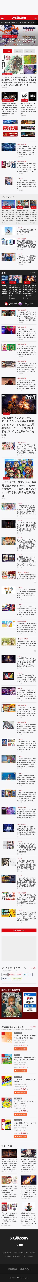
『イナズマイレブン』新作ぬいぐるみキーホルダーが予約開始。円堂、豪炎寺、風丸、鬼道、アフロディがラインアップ (26, 593)
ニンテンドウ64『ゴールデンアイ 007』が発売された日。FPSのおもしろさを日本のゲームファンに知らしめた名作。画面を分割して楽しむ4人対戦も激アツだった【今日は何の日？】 (26, 367)
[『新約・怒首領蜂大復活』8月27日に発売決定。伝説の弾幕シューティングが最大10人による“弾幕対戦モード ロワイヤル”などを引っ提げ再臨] (9, 794)
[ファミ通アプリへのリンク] (13, 1269)
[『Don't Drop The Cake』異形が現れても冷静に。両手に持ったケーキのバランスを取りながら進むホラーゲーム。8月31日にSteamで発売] (9, 524)
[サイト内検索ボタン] (35, 17)
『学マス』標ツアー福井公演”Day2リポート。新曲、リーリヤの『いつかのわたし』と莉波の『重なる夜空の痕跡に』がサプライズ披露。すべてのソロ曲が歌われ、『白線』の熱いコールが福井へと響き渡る (26, 831)
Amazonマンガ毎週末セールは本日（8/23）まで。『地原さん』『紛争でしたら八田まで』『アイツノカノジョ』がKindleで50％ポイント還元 (26, 167)
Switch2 (7, 22)
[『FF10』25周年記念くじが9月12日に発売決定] (9, 231)
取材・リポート (22, 442)
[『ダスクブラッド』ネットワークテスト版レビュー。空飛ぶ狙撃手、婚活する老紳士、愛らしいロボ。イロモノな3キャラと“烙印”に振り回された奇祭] (10, 1153)
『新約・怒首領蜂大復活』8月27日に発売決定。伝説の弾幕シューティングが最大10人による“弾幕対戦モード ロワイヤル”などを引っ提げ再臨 (26, 796)
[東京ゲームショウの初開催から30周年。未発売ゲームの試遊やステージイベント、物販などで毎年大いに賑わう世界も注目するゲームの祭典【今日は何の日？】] (9, 725)
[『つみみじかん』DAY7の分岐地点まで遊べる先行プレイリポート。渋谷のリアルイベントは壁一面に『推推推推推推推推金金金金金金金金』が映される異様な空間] (9, 810)
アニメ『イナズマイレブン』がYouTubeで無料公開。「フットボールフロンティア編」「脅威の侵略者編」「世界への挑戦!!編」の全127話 (26, 544)
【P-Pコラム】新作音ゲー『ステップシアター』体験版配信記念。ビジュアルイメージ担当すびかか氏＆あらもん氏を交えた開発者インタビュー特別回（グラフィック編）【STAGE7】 (26, 899)
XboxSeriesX (17, 979)
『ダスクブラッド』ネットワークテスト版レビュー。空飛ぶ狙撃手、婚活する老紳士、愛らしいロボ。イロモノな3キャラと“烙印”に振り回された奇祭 (9, 1165)
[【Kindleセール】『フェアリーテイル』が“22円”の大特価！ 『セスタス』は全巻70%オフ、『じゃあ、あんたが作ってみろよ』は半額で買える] (10, 1180)
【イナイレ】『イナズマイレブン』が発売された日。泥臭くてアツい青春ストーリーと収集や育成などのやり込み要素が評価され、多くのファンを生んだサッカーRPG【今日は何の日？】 (26, 711)
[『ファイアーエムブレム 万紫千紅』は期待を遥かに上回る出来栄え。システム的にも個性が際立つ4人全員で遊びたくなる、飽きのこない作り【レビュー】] (29, 1153)
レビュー (20, 207)
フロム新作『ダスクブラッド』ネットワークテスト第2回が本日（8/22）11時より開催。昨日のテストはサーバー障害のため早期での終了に (26, 662)
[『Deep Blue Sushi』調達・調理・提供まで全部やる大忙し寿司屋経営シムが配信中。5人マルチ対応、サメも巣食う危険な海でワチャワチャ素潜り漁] (9, 776)
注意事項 (8, 1256)
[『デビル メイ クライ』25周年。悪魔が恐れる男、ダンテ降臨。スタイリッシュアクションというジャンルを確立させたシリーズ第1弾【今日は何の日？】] (9, 381)
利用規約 (32, 1252)
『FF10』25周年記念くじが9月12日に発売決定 (26, 231)
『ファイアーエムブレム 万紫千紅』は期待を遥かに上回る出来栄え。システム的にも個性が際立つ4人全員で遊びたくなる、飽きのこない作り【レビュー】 (28, 1165)
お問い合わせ (7, 1252)
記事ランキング (30, 51)
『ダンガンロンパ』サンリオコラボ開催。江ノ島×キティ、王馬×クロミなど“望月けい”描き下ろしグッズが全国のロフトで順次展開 (26, 848)
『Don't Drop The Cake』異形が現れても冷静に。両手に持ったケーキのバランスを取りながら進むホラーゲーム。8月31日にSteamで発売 (26, 527)
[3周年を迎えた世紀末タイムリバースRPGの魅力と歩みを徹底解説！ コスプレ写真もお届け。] (9, 641)
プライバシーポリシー (20, 1252)
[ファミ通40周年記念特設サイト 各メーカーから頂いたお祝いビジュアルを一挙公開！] (9, 575)
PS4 (30, 975)
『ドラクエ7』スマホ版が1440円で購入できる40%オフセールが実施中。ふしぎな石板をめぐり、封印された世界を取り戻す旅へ (19, 488)
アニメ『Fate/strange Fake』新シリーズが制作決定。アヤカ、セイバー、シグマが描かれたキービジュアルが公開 (26, 678)
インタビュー (6, 207)
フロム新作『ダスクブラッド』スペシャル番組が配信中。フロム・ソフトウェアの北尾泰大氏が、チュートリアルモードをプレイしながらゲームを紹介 (19, 40)
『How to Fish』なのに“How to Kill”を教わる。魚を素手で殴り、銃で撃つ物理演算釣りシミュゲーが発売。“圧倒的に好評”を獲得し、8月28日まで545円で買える (26, 762)
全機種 (4, 975)
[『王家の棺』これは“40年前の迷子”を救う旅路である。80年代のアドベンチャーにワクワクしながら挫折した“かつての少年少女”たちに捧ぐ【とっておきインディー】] (9, 624)
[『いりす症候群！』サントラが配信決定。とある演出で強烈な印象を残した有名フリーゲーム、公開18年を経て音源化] (9, 181)
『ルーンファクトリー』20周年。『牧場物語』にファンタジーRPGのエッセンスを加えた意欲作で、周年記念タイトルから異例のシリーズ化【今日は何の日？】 (19, 81)
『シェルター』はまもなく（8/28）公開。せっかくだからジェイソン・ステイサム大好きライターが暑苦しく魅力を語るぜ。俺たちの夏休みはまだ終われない (26, 333)
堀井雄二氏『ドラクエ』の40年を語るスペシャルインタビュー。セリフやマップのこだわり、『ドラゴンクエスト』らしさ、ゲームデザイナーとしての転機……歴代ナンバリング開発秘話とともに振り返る (28, 1218)
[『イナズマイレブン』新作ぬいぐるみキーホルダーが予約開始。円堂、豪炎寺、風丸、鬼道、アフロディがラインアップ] (9, 590)
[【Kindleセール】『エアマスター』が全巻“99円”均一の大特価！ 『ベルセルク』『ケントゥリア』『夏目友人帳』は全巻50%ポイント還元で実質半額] (9, 313)
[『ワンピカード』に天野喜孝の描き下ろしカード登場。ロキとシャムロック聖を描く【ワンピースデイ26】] (9, 257)
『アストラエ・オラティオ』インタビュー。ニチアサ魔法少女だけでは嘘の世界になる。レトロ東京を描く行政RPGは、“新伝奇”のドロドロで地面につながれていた (8, 216)
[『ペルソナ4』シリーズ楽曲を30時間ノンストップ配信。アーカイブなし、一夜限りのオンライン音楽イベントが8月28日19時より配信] (9, 913)
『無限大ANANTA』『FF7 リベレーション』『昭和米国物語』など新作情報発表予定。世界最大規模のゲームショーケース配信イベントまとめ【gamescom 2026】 (26, 150)
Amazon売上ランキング (13, 1027)
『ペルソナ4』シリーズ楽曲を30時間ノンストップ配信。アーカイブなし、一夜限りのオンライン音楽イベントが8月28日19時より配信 (26, 916)
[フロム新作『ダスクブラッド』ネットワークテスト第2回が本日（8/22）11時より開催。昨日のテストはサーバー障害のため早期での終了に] (9, 659)
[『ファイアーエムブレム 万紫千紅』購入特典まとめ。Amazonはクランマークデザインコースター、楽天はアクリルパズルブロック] (10, 1206)
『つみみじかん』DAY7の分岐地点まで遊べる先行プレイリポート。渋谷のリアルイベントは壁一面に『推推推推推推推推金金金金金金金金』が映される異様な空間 (26, 814)
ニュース (5, 36)
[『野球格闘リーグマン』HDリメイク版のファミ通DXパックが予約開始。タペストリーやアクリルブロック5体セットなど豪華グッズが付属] (9, 742)
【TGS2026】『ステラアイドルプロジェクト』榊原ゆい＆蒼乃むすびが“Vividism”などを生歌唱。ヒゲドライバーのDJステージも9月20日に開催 (26, 694)
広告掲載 (30, 1256)
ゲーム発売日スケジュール (14, 968)
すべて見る (33, 272)
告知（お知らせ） (8, 100)
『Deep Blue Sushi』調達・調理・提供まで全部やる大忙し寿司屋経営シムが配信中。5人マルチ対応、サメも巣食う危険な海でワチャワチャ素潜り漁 (26, 780)
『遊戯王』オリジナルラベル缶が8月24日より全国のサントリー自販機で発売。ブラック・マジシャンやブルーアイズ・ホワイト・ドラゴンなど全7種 (26, 561)
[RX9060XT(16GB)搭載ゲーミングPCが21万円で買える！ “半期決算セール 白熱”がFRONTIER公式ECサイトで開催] (9, 242)
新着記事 (18, 51)
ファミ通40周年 (24, 572)
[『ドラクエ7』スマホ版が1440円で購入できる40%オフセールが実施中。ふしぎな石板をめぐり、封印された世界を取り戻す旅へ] (19, 468)
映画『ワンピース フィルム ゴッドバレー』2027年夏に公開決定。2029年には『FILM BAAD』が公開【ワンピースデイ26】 (28, 108)
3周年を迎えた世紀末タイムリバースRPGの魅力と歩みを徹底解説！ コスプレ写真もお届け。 (26, 644)
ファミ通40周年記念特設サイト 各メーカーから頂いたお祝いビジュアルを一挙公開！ (26, 577)
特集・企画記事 (7, 74)
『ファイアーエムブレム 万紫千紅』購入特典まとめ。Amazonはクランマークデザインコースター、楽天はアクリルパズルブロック (9, 1218)
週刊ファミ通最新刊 (11, 989)
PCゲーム (23, 22)
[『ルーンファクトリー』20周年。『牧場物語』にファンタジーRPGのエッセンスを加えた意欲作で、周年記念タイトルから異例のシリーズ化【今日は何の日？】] (19, 64)
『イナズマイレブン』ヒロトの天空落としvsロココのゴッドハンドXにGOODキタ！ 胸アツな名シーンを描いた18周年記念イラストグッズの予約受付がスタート (26, 610)
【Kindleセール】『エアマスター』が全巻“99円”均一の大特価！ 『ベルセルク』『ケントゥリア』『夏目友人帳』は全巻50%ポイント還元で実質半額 (26, 316)
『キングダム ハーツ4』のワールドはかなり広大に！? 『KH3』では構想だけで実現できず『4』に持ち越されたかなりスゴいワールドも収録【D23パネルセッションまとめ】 (28, 1191)
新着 (2, 22)
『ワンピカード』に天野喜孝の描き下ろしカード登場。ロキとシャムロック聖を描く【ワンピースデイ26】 (26, 259)
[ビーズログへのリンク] (25, 1269)
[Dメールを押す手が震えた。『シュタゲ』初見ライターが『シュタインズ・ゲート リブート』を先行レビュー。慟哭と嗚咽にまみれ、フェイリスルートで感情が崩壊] (22, 204)
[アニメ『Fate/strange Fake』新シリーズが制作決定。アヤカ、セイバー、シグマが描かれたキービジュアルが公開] (9, 676)
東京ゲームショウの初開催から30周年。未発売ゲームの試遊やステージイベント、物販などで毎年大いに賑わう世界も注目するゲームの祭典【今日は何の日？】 (26, 728)
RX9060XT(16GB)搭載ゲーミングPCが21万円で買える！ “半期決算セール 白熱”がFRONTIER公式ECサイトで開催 (26, 244)
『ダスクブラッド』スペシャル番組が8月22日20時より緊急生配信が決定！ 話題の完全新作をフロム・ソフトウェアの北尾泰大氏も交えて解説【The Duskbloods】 (26, 882)
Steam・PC (6, 979)
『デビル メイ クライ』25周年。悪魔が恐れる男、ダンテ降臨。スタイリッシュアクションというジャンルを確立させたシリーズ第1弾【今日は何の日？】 (26, 384)
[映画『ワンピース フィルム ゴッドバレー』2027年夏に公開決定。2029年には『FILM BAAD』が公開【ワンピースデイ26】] (29, 96)
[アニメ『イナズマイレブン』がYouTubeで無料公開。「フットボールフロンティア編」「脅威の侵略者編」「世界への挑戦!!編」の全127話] (9, 541)
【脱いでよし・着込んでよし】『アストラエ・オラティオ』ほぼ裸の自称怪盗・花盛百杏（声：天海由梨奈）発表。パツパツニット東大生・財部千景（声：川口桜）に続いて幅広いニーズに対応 (26, 865)
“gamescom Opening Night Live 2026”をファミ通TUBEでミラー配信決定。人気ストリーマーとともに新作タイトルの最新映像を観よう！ (9, 108)
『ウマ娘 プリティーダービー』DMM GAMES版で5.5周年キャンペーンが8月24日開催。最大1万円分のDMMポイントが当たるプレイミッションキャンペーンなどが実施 (26, 510)
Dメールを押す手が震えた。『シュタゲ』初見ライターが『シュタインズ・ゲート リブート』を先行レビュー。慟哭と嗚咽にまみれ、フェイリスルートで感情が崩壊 (22, 216)
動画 (4, 272)
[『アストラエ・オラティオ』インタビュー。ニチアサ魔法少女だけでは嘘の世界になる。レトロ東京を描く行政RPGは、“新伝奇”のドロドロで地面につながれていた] (8, 204)
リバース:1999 (24, 639)
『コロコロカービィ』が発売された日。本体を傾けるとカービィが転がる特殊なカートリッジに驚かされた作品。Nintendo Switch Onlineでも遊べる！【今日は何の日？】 (26, 350)
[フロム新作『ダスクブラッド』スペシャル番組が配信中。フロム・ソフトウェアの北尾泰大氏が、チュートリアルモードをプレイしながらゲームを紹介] (19, 35)
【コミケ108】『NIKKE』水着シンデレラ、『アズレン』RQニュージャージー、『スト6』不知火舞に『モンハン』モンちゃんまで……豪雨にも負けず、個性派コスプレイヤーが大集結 (26, 449)
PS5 (17, 22)
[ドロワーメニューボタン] (2, 17)
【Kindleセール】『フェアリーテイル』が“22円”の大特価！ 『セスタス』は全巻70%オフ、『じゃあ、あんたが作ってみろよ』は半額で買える (9, 1191)
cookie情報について (19, 1256)
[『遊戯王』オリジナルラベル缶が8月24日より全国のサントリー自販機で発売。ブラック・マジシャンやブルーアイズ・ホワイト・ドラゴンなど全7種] (9, 558)
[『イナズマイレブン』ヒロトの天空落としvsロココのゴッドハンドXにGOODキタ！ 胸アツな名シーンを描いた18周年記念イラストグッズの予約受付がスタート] (9, 607)
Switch (13, 22)
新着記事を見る (19, 930)
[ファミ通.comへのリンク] (19, 17)
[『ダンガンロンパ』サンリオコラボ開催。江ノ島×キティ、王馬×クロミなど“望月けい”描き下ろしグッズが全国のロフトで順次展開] (9, 845)
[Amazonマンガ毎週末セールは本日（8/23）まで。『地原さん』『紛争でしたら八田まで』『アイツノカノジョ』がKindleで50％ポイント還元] (9, 164)
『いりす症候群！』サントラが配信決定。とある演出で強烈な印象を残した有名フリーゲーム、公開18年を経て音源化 (26, 184)
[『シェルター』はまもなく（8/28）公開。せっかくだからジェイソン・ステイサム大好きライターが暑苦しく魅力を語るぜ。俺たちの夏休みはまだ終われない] (9, 330)
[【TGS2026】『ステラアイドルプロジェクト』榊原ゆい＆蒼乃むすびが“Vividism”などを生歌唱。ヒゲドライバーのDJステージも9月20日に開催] (9, 691)
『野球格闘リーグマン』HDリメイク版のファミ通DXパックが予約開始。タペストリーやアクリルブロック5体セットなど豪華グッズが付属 (26, 745)
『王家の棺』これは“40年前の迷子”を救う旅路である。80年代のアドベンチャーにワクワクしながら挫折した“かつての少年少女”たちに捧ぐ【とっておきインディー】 (26, 628)
